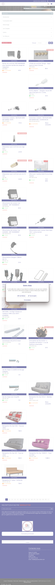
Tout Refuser (22, 295)
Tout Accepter (33, 295)
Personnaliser (27, 300)
